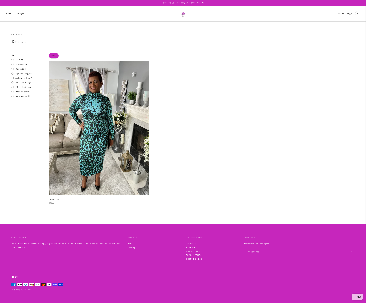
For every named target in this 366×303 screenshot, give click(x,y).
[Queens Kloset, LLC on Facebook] (13, 277)
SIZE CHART (191, 247)
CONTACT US (192, 243)
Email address (252, 248)
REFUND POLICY (193, 251)
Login (349, 13)
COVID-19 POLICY (193, 255)
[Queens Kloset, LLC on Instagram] (16, 277)
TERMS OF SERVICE (194, 259)
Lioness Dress (54, 199)
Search (341, 13)
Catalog (18, 13)
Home (8, 13)
